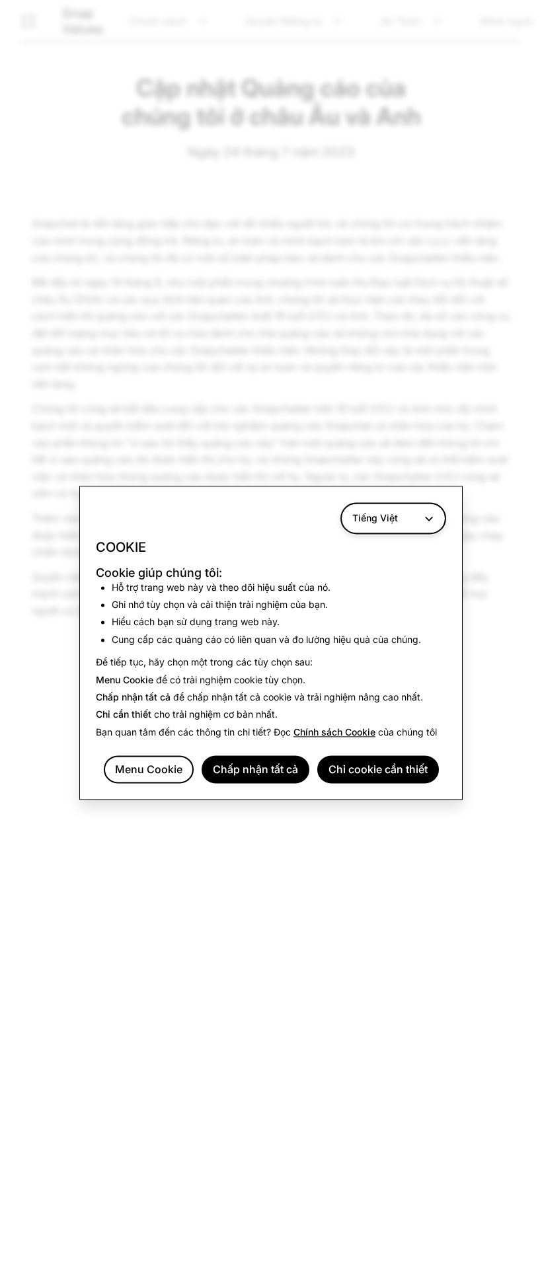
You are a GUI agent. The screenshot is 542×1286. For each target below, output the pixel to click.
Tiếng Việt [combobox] (375, 517)
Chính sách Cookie (334, 732)
